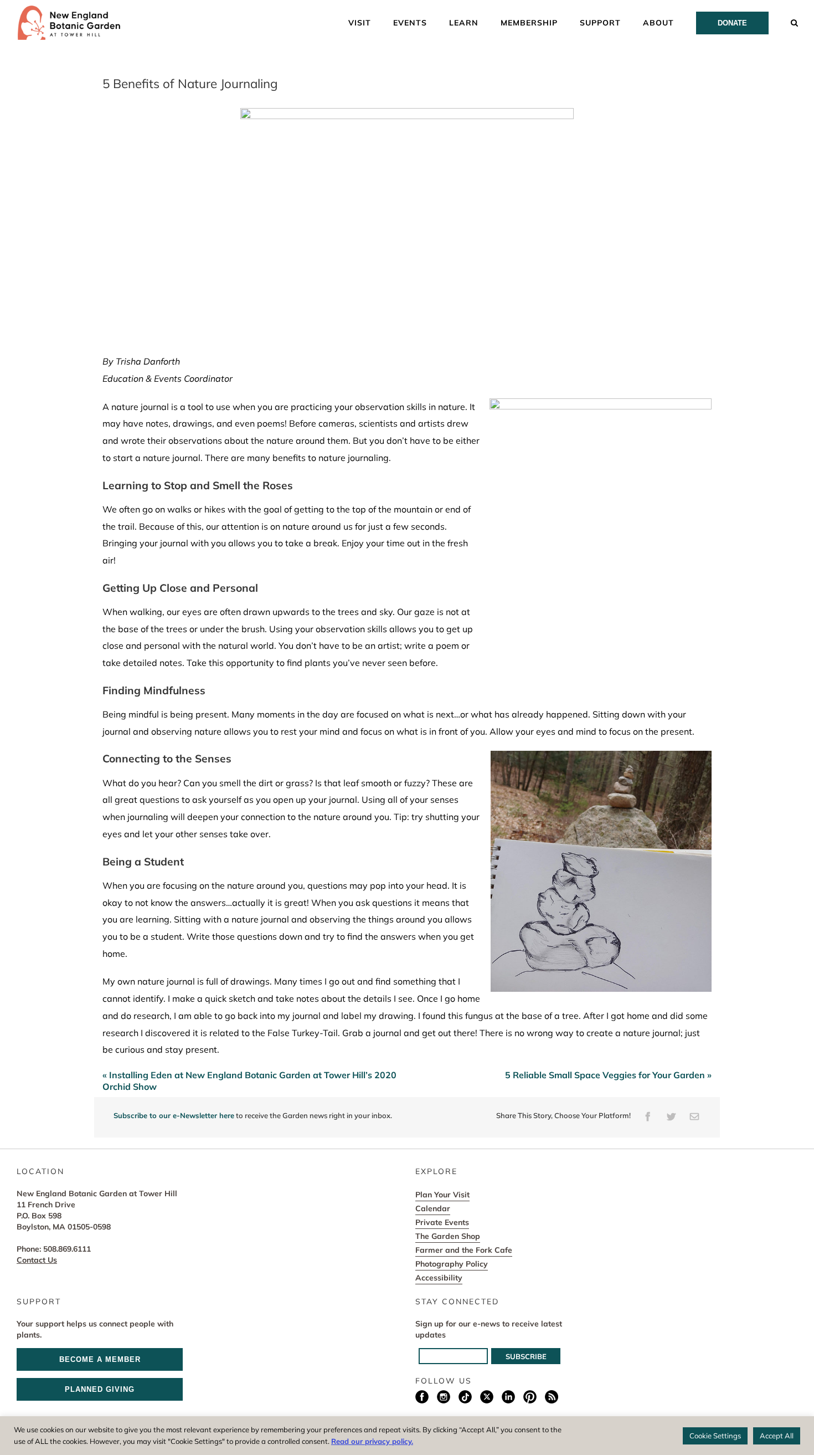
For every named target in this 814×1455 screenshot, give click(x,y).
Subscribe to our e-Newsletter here (174, 1115)
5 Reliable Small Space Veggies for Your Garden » (608, 1074)
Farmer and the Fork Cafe (463, 1250)
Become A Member (100, 1359)
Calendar (432, 1208)
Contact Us (37, 1260)
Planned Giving (100, 1389)
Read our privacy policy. (372, 1441)
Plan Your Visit (442, 1195)
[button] (794, 22)
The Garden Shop (447, 1236)
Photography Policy (451, 1264)
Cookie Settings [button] (715, 1435)
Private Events (442, 1222)
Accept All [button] (777, 1435)
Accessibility (438, 1278)
